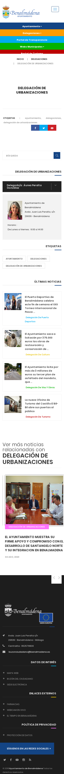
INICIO (20, 59)
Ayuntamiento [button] (31, 26)
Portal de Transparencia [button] (32, 40)
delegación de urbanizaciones (24, 265)
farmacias (13, 704)
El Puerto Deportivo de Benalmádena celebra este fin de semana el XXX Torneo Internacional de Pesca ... (41, 304)
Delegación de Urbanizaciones (32, 90)
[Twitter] (4, 760)
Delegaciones (39, 59)
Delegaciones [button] (31, 33)
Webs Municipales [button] (31, 46)
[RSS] (30, 760)
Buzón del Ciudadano (20, 678)
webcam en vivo (16, 710)
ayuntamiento (14, 258)
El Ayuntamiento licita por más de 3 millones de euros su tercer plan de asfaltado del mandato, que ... (41, 374)
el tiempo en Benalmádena (22, 715)
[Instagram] (24, 760)
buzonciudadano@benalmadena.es (29, 651)
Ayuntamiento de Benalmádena (26, 768)
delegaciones (38, 258)
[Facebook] (11, 760)
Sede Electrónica (17, 684)
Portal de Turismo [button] (32, 53)
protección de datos (19, 735)
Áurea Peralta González (24, 187)
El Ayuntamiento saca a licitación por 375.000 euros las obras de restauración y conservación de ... (40, 341)
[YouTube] (17, 760)
